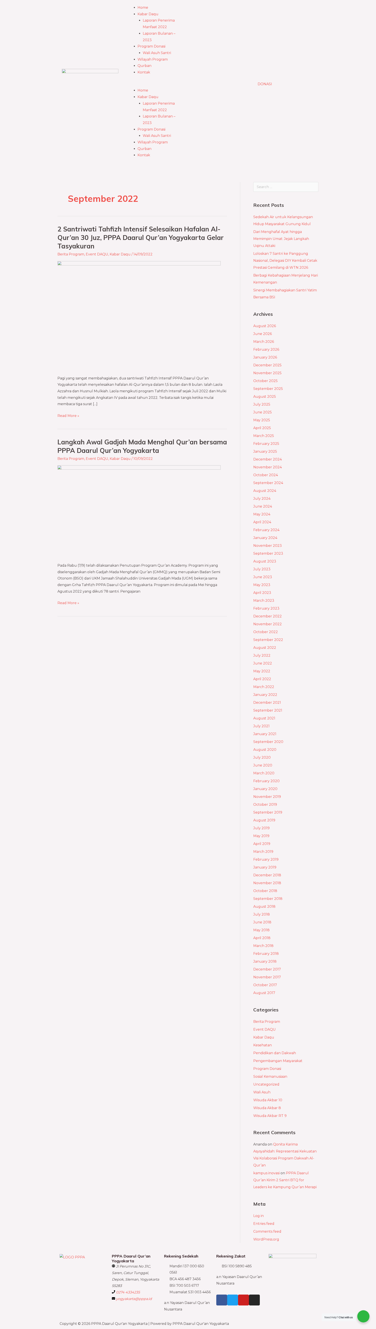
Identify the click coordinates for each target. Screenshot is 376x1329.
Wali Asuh (261, 1092)
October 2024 (265, 475)
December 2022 (267, 616)
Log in (258, 1216)
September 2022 (268, 640)
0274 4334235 (128, 1292)
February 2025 (266, 444)
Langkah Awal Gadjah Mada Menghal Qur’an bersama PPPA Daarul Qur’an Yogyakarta (142, 446)
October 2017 (265, 985)
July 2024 (261, 498)
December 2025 (267, 365)
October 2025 (265, 381)
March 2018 (263, 946)
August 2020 (264, 750)
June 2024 (262, 506)
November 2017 (267, 977)
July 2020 (262, 757)
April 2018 (261, 938)
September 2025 (268, 389)
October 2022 (265, 632)
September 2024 (268, 483)
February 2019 (266, 859)
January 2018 (265, 961)
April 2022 (262, 679)
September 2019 (267, 812)
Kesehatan (262, 1045)
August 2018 (264, 906)
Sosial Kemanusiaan (270, 1076)
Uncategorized (266, 1084)
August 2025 (264, 396)
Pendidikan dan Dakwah (274, 1053)
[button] (155, 84)
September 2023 (268, 553)
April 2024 (262, 522)
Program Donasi (151, 46)
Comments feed (267, 1231)
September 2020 (268, 742)
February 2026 (266, 349)
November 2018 (267, 883)
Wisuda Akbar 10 (267, 1100)
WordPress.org (266, 1239)
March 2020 (263, 773)
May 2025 (261, 420)
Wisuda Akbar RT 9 (270, 1116)
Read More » (68, 415)
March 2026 (263, 342)
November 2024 (267, 467)
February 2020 (266, 781)
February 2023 (266, 608)
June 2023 (262, 577)
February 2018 (266, 954)
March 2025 (263, 436)
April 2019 (261, 844)
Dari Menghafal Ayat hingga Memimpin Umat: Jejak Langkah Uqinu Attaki (281, 239)
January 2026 (265, 357)
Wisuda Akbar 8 (267, 1108)
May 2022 (261, 671)
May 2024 (261, 514)
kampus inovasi (266, 1173)
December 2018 (267, 875)
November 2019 (267, 797)
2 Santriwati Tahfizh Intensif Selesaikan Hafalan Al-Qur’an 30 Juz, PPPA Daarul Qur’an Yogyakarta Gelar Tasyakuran (140, 237)
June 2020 (262, 765)
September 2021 (267, 710)
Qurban (144, 66)
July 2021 (261, 726)
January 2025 (265, 451)
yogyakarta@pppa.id (134, 1299)
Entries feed (263, 1224)
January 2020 (265, 789)
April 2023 (262, 593)
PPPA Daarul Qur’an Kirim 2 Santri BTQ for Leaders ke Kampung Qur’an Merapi (285, 1180)
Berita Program (70, 254)
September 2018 (267, 899)
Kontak (144, 72)
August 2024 (264, 491)
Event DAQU (97, 254)
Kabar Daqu (148, 14)
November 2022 (267, 624)
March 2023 (263, 600)
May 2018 (261, 930)
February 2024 (266, 530)
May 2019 (261, 836)
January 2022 (265, 695)
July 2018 (261, 914)
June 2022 (262, 663)
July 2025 (261, 404)
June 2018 (262, 922)
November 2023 (267, 546)
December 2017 (267, 969)
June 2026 (262, 334)
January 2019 (264, 867)
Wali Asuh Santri (157, 53)
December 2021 (267, 702)
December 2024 (267, 459)
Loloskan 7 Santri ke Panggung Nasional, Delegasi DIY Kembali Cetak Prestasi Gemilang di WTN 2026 (285, 261)
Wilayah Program (153, 59)
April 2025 (262, 428)
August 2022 (264, 648)
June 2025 (262, 412)
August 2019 (264, 820)
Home (143, 7)
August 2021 (264, 718)
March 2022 (263, 687)
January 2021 (264, 734)
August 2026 (264, 326)
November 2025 (267, 373)
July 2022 (261, 655)
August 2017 (264, 993)
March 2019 (263, 852)
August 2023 (264, 561)
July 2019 (261, 828)
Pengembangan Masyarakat (277, 1061)
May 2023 (261, 585)
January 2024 (265, 538)
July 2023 (261, 569)
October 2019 (265, 804)
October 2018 (265, 891)
